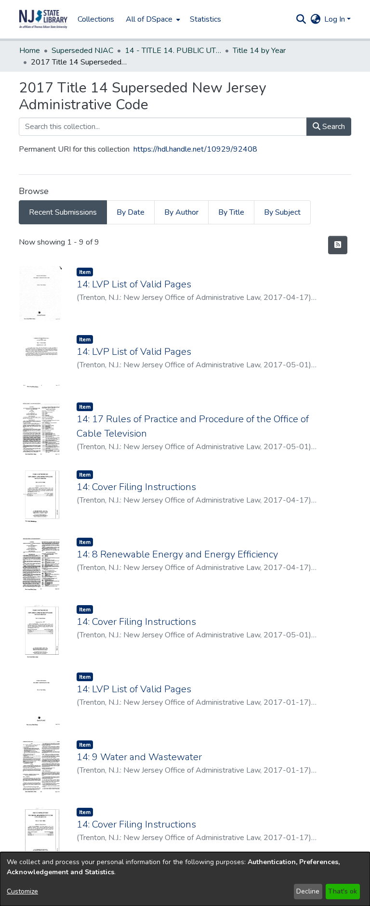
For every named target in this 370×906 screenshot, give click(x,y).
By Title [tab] (231, 212)
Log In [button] (335, 19)
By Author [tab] (181, 212)
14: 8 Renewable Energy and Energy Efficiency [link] (177, 554)
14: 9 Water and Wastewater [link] (139, 757)
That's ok (342, 891)
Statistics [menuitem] (205, 19)
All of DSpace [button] (149, 19)
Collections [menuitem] (96, 19)
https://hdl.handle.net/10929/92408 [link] (195, 149)
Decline (307, 891)
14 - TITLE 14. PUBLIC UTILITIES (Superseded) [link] (173, 50)
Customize (22, 891)
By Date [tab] (131, 212)
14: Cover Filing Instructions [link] (136, 486)
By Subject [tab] (282, 212)
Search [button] (332, 126)
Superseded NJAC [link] (82, 50)
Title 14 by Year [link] (259, 50)
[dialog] (185, 879)
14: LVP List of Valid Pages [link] (134, 284)
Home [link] (29, 50)
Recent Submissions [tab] (63, 212)
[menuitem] (152, 19)
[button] (43, 19)
